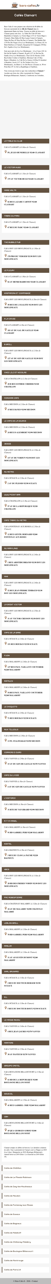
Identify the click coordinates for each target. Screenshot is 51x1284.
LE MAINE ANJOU (12, 1020)
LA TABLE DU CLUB (13, 141)
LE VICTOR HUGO (12, 167)
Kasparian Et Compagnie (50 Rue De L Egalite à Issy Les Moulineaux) (25, 46)
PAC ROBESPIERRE (13, 898)
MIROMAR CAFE (11, 398)
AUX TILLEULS (11, 730)
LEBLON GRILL (11, 923)
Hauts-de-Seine (18, 31)
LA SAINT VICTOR (13, 605)
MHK (6, 576)
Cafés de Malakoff (12, 1233)
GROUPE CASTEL (12, 1066)
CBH (6, 1117)
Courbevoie (30, 75)
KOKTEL (8, 844)
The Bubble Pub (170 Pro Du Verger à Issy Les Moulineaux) (25, 41)
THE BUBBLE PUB (12, 242)
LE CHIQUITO (10, 707)
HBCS (6, 869)
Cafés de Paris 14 (12, 1270)
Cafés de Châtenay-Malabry (17, 1242)
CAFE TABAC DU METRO (15, 520)
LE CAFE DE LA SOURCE (15, 421)
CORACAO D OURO (12, 752)
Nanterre (23, 75)
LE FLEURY (9, 270)
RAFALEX (8, 681)
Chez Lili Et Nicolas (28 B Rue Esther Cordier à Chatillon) (24, 56)
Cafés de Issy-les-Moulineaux (18, 1187)
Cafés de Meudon (12, 1196)
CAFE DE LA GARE (12, 633)
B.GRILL (8, 344)
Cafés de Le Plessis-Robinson (18, 1177)
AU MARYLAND (11, 548)
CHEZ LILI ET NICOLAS (15, 373)
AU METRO (9, 472)
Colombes (40, 75)
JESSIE (7, 444)
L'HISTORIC (10, 798)
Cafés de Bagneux (12, 1224)
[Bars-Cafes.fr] (25, 4)
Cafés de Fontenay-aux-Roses (18, 1205)
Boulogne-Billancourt (11, 75)
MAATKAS (8, 1043)
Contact (35, 1281)
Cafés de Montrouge (13, 1260)
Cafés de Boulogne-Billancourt (18, 1251)
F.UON (7, 656)
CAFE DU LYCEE (11, 775)
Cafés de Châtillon (12, 1168)
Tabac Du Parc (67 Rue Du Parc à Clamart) (19, 40)
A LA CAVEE (9, 319)
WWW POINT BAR (12, 495)
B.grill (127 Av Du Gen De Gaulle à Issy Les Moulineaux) (23, 54)
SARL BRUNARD (11, 972)
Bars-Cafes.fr (8, 26)
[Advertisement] (25, 109)
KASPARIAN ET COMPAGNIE (17, 293)
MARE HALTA (10, 190)
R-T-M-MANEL (10, 821)
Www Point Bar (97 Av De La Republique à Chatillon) (25, 65)
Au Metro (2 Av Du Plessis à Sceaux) (26, 64)
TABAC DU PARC (12, 216)
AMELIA (8, 946)
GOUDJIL (8, 1094)
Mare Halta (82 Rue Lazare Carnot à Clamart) (26, 38)
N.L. (6, 997)
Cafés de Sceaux (12, 1214)
